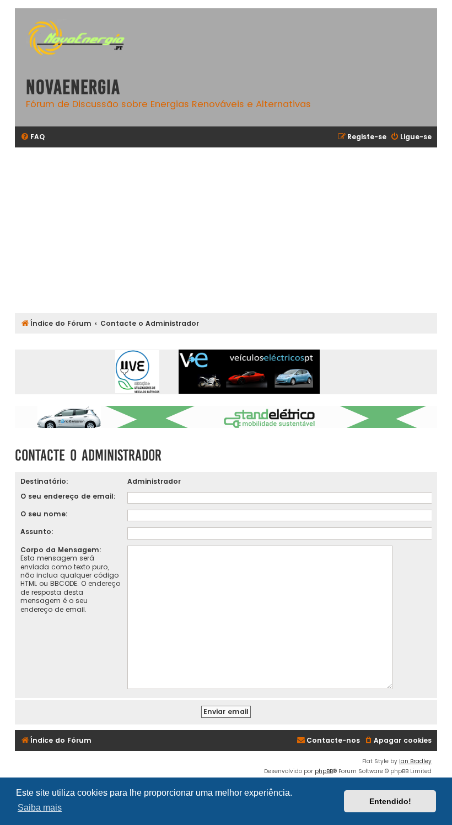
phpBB (324, 771)
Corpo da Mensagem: (60, 549)
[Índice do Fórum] (81, 39)
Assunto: (36, 531)
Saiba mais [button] (40, 807)
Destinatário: (44, 481)
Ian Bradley (415, 761)
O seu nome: (44, 514)
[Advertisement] (226, 230)
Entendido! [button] (390, 801)
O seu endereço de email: (68, 496)
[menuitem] (32, 137)
